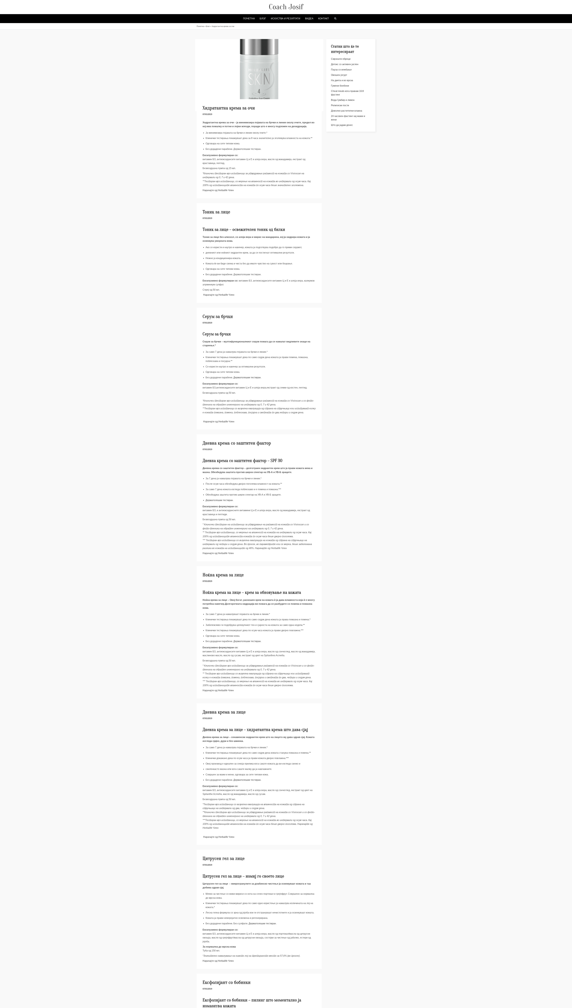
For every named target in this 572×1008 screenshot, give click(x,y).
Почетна (200, 26)
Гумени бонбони (340, 85)
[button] (335, 19)
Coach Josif (286, 7)
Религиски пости (340, 105)
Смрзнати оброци (340, 59)
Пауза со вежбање (341, 69)
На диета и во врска (342, 80)
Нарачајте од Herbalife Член (218, 190)
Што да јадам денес (342, 125)
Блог (208, 26)
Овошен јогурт (339, 75)
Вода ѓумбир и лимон (343, 100)
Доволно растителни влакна (346, 110)
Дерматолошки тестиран (247, 377)
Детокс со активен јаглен (344, 64)
